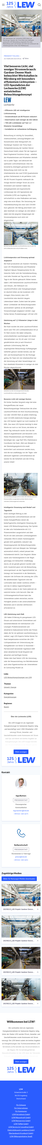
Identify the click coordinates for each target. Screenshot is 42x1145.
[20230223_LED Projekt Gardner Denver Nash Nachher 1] (21, 989)
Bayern (6, 707)
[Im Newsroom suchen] (39, 4)
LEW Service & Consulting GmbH (21, 1127)
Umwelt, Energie (10, 687)
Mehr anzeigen (21, 752)
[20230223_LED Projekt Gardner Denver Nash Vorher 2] (21, 958)
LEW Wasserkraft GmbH (21, 1117)
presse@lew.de (21, 857)
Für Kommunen (21, 1111)
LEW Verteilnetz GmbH (21, 1114)
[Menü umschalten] (3, 4)
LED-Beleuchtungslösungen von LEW (18, 677)
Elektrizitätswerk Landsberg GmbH (21, 1130)
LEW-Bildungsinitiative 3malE (21, 1136)
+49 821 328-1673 (21, 814)
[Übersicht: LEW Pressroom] (20, 4)
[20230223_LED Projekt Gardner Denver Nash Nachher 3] (21, 895)
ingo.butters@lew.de (21, 810)
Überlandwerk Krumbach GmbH (21, 1133)
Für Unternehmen (21, 1108)
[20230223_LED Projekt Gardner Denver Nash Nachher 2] (21, 927)
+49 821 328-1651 (21, 860)
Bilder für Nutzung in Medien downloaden (19, 879)
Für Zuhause (21, 1105)
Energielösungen (10, 697)
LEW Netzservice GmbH (21, 1121)
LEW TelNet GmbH (21, 1124)
